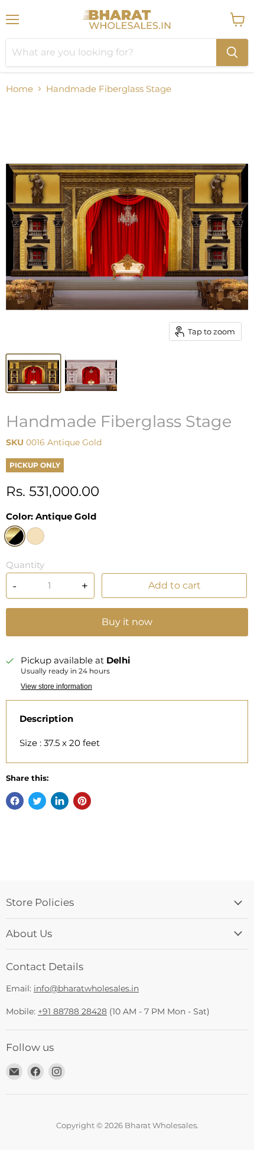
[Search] (232, 52)
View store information (56, 686)
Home (19, 89)
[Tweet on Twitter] (37, 801)
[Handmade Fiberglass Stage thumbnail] (33, 373)
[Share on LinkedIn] (60, 801)
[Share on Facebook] (15, 801)
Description (46, 718)
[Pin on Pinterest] (82, 801)
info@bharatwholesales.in (86, 988)
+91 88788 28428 (72, 1011)
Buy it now (127, 621)
